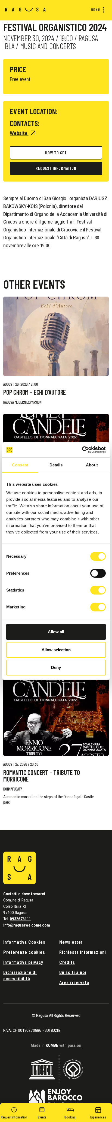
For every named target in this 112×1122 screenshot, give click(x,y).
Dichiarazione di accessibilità (20, 975)
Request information (56, 168)
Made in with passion (56, 1045)
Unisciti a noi (72, 972)
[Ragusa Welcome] (25, 9)
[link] (56, 336)
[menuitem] (96, 10)
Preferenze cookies (24, 952)
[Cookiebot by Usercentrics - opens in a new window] (82, 449)
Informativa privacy (23, 962)
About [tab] (92, 465)
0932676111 (20, 918)
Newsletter (71, 942)
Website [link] (19, 133)
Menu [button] (95, 9)
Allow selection (56, 649)
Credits (67, 962)
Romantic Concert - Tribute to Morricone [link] (41, 775)
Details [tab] (56, 465)
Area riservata (74, 982)
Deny (56, 667)
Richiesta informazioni (82, 952)
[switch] (98, 573)
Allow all (56, 631)
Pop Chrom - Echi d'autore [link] (34, 392)
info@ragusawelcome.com (26, 925)
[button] (14, 1113)
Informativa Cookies (24, 942)
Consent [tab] (20, 465)
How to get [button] (56, 152)
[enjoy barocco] (56, 1093)
